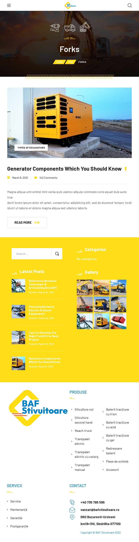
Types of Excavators (31, 147)
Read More (23, 222)
